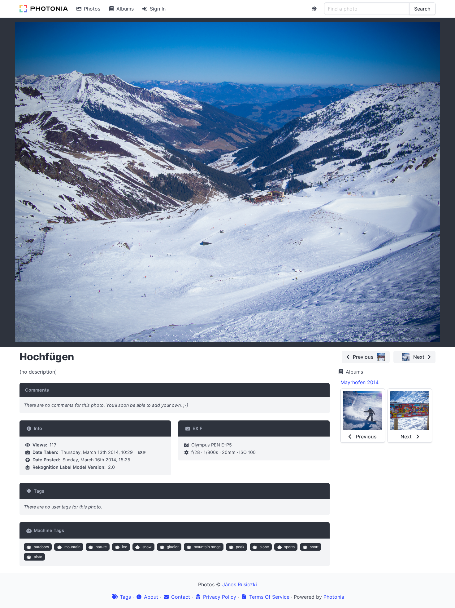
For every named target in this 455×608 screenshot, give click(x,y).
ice (124, 546)
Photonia (333, 597)
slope (264, 546)
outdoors (41, 546)
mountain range (207, 546)
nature (101, 546)
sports (289, 546)
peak (240, 546)
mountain (72, 546)
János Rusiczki (239, 584)
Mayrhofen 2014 (359, 382)
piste (38, 556)
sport (314, 546)
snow (147, 546)
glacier (173, 546)
